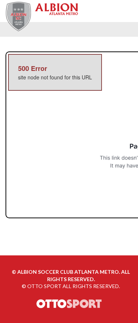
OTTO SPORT (44, 286)
